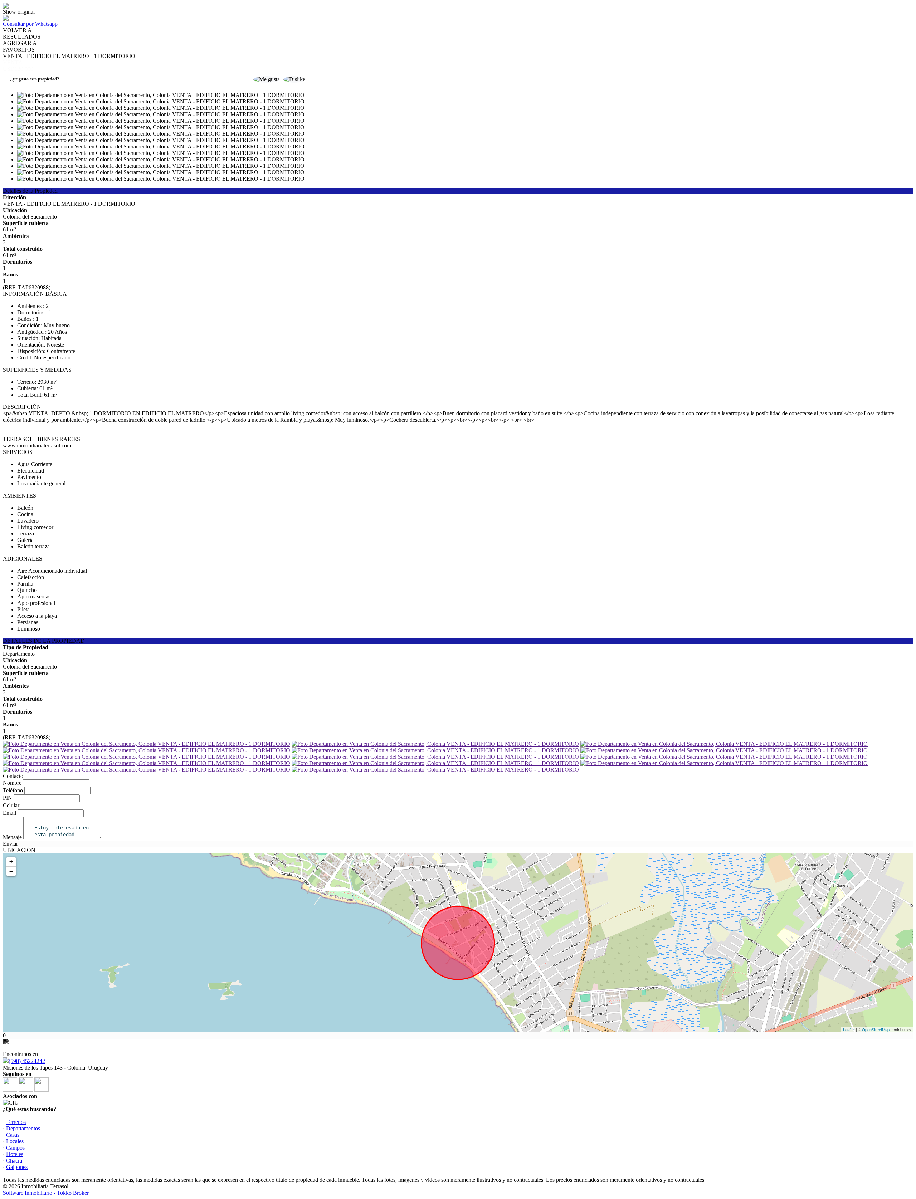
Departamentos (23, 1128)
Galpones (17, 1167)
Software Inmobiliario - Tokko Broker (46, 1193)
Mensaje (12, 837)
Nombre (12, 783)
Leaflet (849, 1029)
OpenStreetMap (876, 1029)
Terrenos (16, 1122)
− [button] (11, 871)
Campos (15, 1148)
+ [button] (11, 861)
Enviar (10, 844)
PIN (7, 798)
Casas (12, 1135)
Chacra (14, 1161)
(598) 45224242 (27, 1061)
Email (9, 813)
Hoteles (14, 1154)
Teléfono (13, 790)
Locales (15, 1141)
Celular (11, 805)
